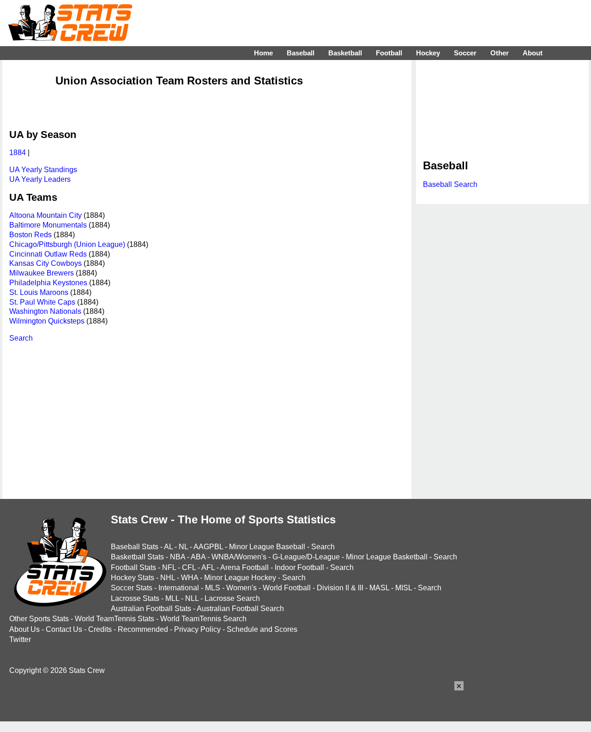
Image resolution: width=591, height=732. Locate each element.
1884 (17, 152)
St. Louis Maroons (38, 292)
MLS (212, 588)
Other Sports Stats (39, 619)
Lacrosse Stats (135, 598)
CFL (189, 567)
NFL (169, 567)
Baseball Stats (134, 547)
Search (21, 338)
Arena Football (244, 567)
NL (183, 547)
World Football (287, 588)
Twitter (20, 639)
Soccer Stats (131, 588)
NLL (192, 598)
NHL (167, 578)
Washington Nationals (45, 311)
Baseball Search (450, 184)
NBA (177, 557)
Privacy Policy (197, 629)
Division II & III (340, 588)
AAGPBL (208, 547)
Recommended (143, 629)
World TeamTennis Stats (114, 619)
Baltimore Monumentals (48, 225)
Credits (100, 629)
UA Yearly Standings (43, 170)
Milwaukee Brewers (41, 273)
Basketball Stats (137, 557)
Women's (241, 588)
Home (263, 53)
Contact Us (64, 629)
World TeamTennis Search (203, 619)
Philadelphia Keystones (48, 283)
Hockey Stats (132, 578)
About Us (24, 629)
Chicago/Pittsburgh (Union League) (67, 244)
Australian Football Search (240, 608)
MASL (379, 588)
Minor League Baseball (267, 547)
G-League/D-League (306, 557)
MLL (172, 598)
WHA (189, 578)
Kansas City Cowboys (45, 263)
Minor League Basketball (387, 557)
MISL (403, 588)
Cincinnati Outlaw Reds (48, 254)
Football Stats (133, 567)
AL (168, 547)
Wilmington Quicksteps (46, 321)
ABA (198, 557)
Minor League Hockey (240, 578)
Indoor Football (299, 567)
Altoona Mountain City (45, 215)
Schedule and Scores (262, 629)
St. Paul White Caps (42, 302)
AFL (208, 567)
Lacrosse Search (232, 598)
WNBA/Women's (238, 557)
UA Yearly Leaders (40, 179)
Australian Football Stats (151, 608)
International (178, 588)
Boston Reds (30, 235)
